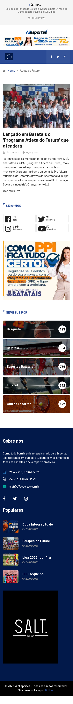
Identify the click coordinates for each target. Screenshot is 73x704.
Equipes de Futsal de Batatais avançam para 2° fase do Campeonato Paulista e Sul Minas (37, 10)
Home (11, 70)
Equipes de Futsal (36, 541)
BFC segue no (33, 574)
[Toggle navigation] (9, 57)
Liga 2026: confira (36, 557)
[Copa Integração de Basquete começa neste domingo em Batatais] (10, 526)
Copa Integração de (37, 524)
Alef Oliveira (12, 152)
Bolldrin (49, 690)
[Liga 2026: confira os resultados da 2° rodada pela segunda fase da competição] (10, 560)
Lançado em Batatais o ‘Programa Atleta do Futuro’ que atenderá (36, 140)
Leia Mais (9, 190)
